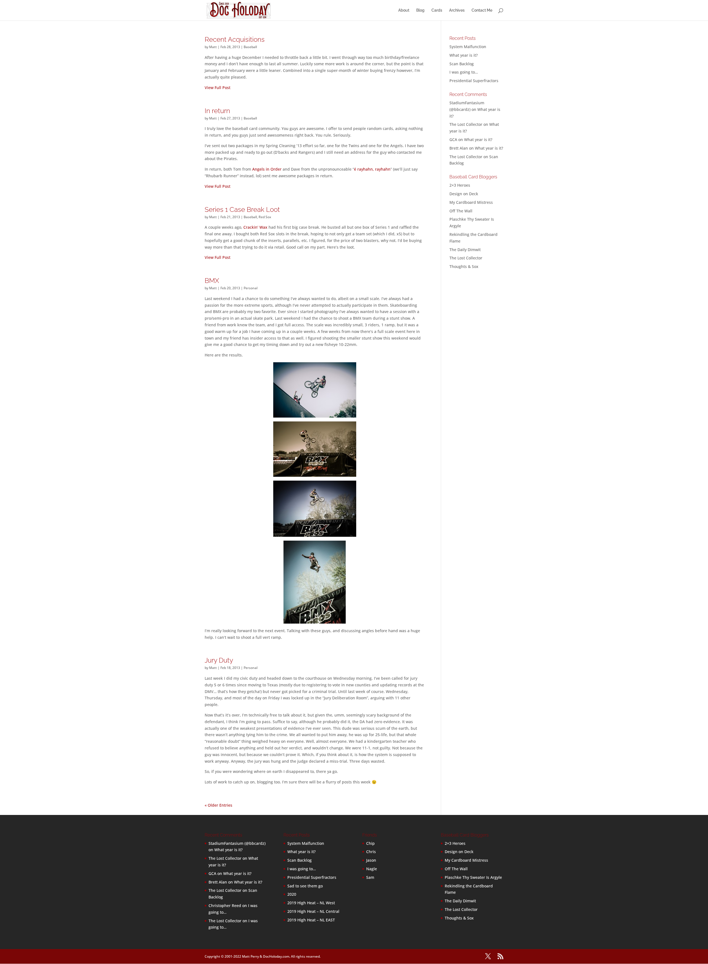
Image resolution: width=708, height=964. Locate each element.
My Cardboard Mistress (471, 202)
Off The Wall (460, 210)
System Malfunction (467, 46)
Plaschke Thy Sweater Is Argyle (473, 877)
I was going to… (463, 72)
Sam (370, 877)
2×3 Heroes (459, 185)
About (403, 10)
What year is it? (463, 55)
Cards (436, 10)
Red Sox (265, 217)
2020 (291, 894)
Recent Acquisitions (235, 39)
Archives (457, 10)
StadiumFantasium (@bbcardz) (237, 843)
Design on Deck (463, 193)
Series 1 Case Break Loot (242, 209)
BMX (212, 281)
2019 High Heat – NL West (311, 902)
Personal (250, 288)
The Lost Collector (465, 257)
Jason (371, 860)
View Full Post (217, 87)
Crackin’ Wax (255, 227)
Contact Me (482, 10)
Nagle (371, 868)
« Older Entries (218, 805)
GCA (453, 139)
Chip (370, 843)
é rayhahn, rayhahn (372, 169)
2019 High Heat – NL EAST (311, 920)
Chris (371, 851)
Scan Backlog (461, 63)
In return (217, 111)
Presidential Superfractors (473, 80)
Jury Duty (219, 660)
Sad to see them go (305, 886)
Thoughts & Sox (463, 266)
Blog (420, 10)
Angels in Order (267, 169)
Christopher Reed (225, 905)
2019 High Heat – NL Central (313, 911)
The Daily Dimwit (465, 249)
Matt (213, 47)
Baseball (250, 47)
